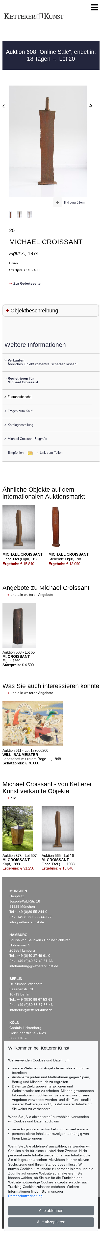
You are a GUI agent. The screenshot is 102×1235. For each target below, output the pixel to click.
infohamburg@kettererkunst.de (33, 966)
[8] (4, 106)
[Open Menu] (94, 7)
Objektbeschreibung (34, 310)
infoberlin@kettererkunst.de (31, 1010)
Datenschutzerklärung (25, 1196)
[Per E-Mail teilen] (29, 452)
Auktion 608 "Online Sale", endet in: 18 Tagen (51, 55)
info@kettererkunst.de (26, 922)
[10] (90, 106)
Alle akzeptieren (51, 1222)
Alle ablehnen (51, 1210)
